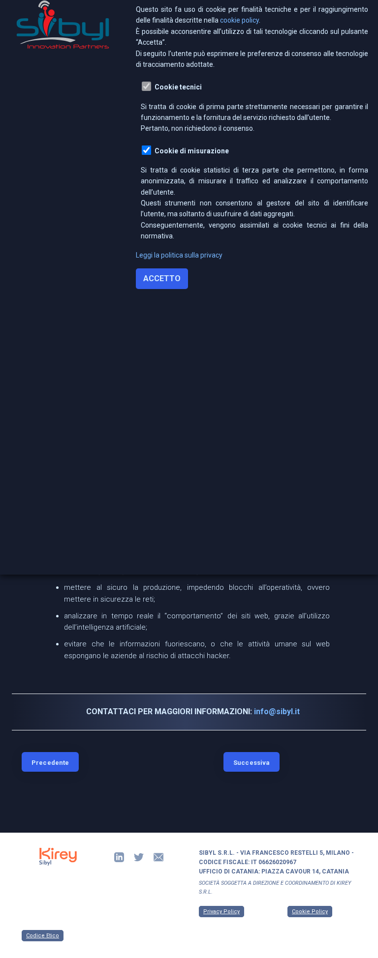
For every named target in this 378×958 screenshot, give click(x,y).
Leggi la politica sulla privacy (179, 255)
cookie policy (239, 20)
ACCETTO (162, 278)
